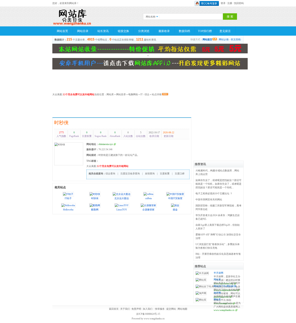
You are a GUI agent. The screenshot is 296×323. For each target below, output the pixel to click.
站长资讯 (103, 31)
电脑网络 (133, 94)
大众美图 (57, 94)
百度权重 (165, 173)
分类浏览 (143, 31)
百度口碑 (179, 173)
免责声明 (136, 308)
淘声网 (217, 292)
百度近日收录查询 (130, 173)
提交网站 (171, 308)
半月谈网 (218, 272)
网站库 (110, 94)
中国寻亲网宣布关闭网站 (209, 199)
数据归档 (184, 31)
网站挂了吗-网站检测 (225, 286)
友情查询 (150, 173)
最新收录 (164, 31)
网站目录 (82, 31)
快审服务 (160, 308)
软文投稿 (236, 39)
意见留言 (225, 31)
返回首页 (114, 308)
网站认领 (224, 39)
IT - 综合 (144, 94)
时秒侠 (61, 122)
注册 (229, 3)
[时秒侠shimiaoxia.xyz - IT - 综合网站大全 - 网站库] (72, 16)
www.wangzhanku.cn (224, 310)
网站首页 (62, 31)
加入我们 (147, 308)
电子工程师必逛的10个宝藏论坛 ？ (214, 193)
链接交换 (123, 31)
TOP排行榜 (205, 31)
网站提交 (207, 39)
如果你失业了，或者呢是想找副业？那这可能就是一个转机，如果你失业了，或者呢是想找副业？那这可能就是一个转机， (218, 184)
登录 (223, 3)
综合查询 (110, 173)
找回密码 (239, 3)
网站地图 (182, 308)
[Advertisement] (150, 107)
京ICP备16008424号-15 (148, 314)
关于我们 (125, 308)
